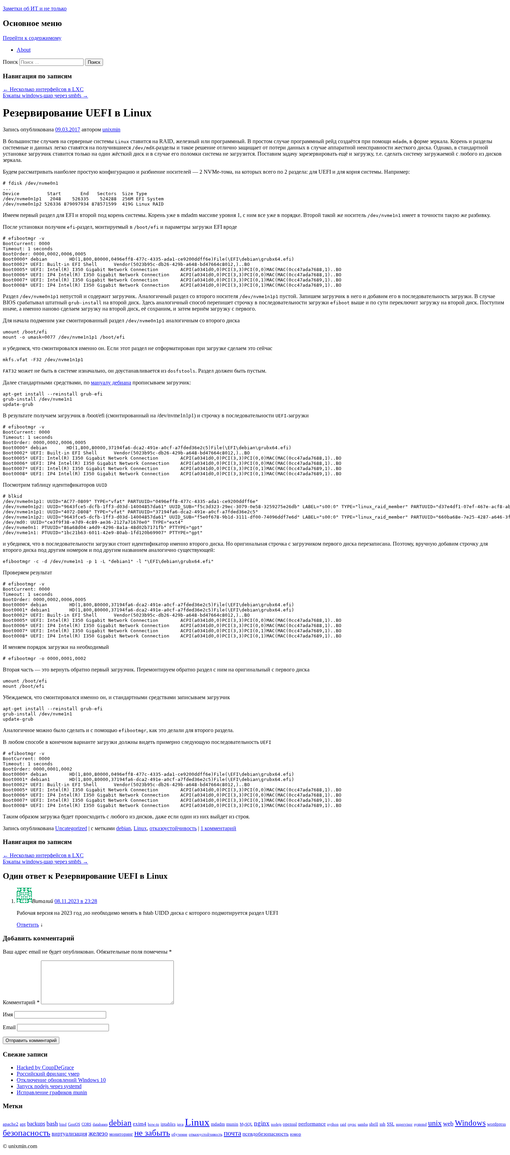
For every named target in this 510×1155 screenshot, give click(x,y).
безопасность (26, 1132)
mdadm (218, 1124)
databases (100, 1124)
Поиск (10, 62)
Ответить (28, 925)
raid (343, 1124)
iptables (168, 1124)
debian (123, 828)
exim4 (139, 1124)
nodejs (276, 1124)
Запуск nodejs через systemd (49, 1086)
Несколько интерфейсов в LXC (43, 89)
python (333, 1124)
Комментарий (21, 1002)
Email (9, 1027)
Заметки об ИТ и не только (35, 8)
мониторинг (121, 1134)
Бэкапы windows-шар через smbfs (45, 95)
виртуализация (69, 1134)
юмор (295, 1134)
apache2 (10, 1124)
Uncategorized (71, 828)
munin (232, 1124)
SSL (390, 1124)
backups (36, 1124)
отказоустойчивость (173, 828)
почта (232, 1133)
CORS (86, 1124)
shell (373, 1124)
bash (52, 1123)
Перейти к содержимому (32, 38)
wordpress (496, 1124)
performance (312, 1124)
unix (435, 1123)
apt (23, 1124)
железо (98, 1133)
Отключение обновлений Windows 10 (61, 1080)
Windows (470, 1123)
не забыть (152, 1132)
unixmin (111, 129)
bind (63, 1124)
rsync (352, 1124)
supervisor (404, 1124)
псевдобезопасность (266, 1134)
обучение (179, 1134)
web (448, 1123)
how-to (153, 1124)
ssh (382, 1124)
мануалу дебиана (111, 382)
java (180, 1124)
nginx (262, 1123)
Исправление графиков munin (52, 1092)
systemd (420, 1124)
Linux (140, 828)
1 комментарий (218, 828)
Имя (8, 1014)
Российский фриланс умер (48, 1074)
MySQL (246, 1124)
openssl (290, 1124)
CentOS (74, 1124)
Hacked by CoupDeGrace (45, 1067)
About (24, 50)
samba (363, 1124)
